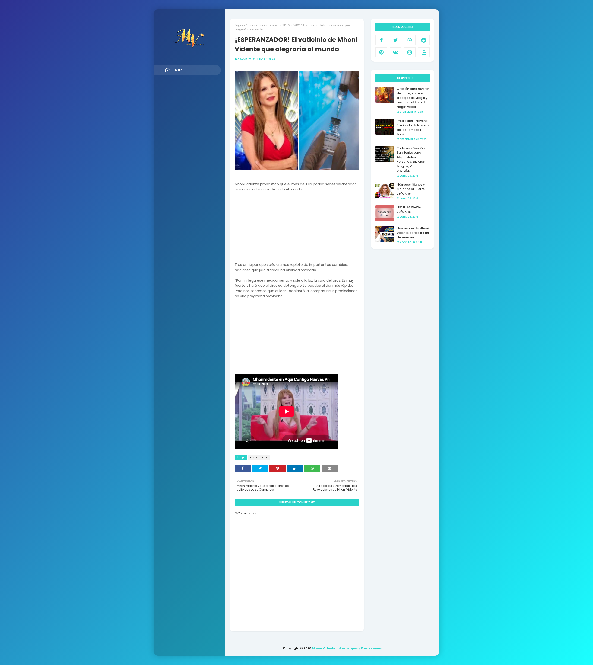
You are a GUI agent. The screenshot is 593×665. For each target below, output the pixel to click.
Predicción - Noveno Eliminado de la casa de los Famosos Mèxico (413, 128)
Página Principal (246, 25)
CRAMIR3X (244, 59)
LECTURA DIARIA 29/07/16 (409, 209)
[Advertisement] (297, 229)
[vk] (395, 52)
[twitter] (395, 40)
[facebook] (381, 40)
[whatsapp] (410, 40)
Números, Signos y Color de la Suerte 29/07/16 (411, 189)
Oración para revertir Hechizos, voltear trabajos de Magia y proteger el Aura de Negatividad (413, 98)
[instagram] (410, 52)
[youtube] (424, 52)
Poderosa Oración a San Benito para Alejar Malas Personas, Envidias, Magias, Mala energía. (412, 159)
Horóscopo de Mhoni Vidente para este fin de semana (413, 232)
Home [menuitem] (178, 70)
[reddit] (424, 40)
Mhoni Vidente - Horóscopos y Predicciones (347, 648)
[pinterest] (381, 52)
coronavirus (269, 25)
